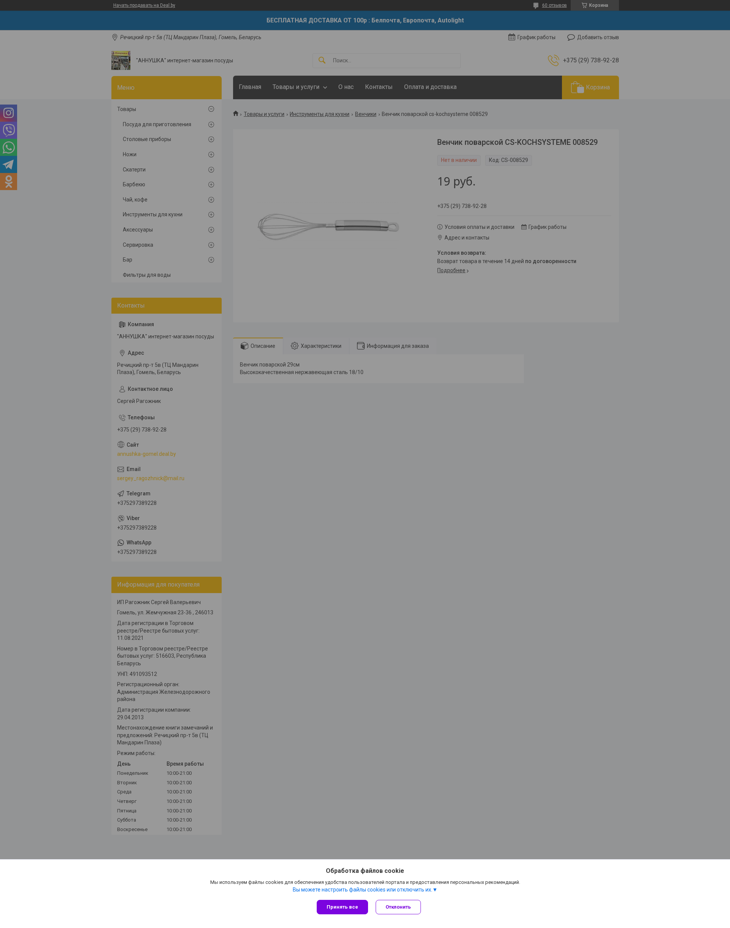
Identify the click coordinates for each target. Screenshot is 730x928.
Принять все (342, 907)
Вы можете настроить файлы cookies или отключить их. (362, 890)
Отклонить (398, 907)
